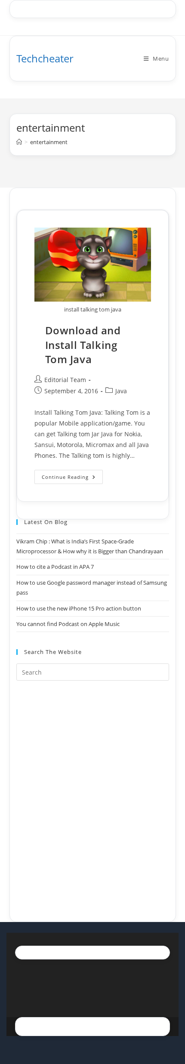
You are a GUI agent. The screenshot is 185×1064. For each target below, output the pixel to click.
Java (121, 391)
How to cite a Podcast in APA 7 (55, 567)
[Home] (19, 142)
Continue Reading (72, 478)
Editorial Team (65, 380)
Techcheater (45, 58)
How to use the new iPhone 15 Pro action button (78, 608)
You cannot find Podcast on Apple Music (68, 624)
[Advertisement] (92, 790)
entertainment (49, 142)
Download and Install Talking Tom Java (83, 344)
